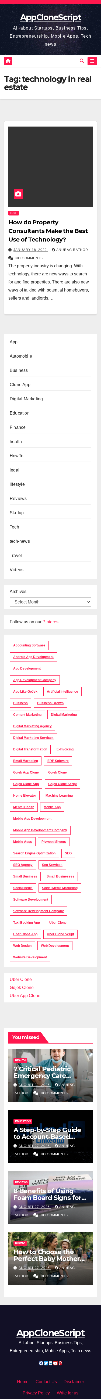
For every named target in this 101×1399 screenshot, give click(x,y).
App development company (34, 680)
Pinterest (51, 622)
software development (30, 899)
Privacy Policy (36, 1393)
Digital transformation (30, 749)
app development (27, 668)
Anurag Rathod (72, 250)
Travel (16, 555)
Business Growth (50, 703)
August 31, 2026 (35, 1085)
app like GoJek (25, 691)
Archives (18, 591)
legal (14, 470)
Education (20, 413)
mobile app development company (40, 830)
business (20, 703)
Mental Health (23, 807)
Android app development (33, 657)
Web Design (22, 946)
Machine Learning (59, 795)
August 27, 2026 (35, 1146)
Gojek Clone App (26, 784)
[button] (82, 61)
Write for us (67, 1393)
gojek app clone (26, 772)
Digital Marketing (26, 399)
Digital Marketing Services (33, 738)
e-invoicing (65, 749)
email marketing (25, 761)
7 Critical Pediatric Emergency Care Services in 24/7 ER (42, 1075)
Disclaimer (74, 1381)
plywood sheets (53, 842)
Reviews (18, 498)
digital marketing (64, 715)
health (16, 441)
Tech (13, 212)
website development (30, 957)
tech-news (20, 541)
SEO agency (23, 865)
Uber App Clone (25, 995)
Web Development (55, 946)
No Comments (29, 258)
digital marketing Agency (32, 726)
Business (19, 370)
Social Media (23, 888)
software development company (38, 911)
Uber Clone (21, 979)
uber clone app (25, 934)
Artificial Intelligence (62, 691)
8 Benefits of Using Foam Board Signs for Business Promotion (47, 1197)
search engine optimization (34, 853)
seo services (52, 865)
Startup (17, 512)
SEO (68, 853)
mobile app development (32, 819)
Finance (18, 427)
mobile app (52, 807)
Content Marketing (27, 715)
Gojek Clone (57, 772)
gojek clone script (62, 784)
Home (23, 1381)
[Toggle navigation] (92, 61)
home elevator (24, 795)
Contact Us (46, 1381)
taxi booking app (26, 923)
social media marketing (60, 888)
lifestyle (17, 484)
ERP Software (58, 761)
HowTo (16, 456)
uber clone (58, 923)
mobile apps (22, 842)
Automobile (21, 356)
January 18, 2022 (30, 250)
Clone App (20, 384)
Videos (16, 569)
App (14, 342)
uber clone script (60, 934)
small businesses (60, 876)
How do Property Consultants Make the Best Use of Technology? (48, 231)
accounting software (29, 645)
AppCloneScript (50, 17)
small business (25, 876)
